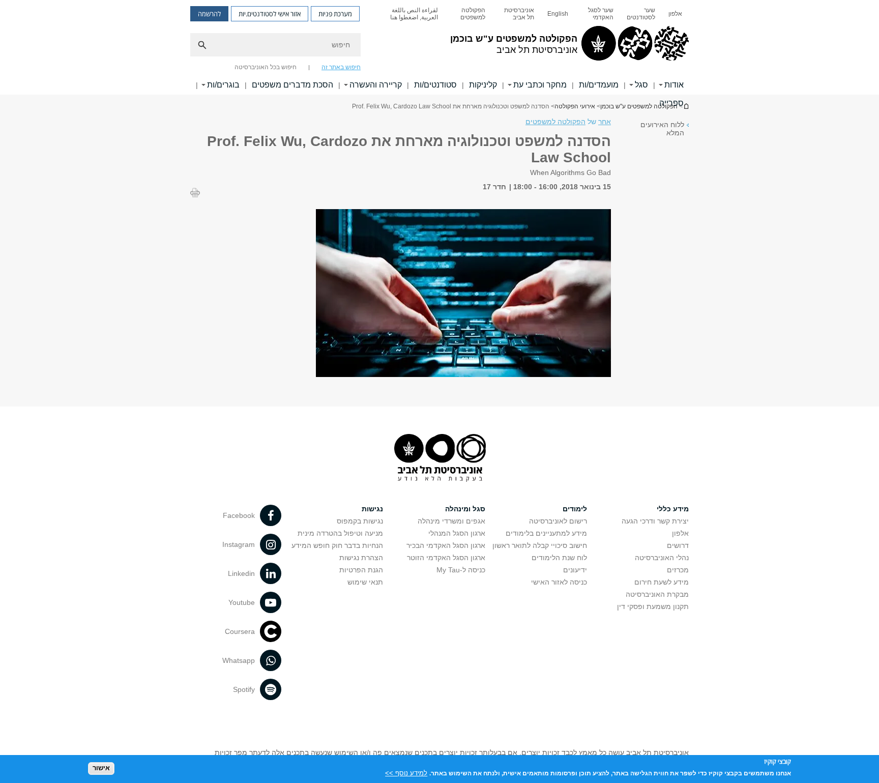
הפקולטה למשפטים (472, 14)
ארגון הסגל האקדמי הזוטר (446, 558)
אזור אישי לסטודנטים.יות (270, 13)
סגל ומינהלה (465, 509)
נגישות (372, 509)
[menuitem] (675, 14)
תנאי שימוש (365, 582)
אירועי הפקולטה (574, 106)
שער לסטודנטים (641, 14)
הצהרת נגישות (361, 558)
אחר (604, 122)
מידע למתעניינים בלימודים (546, 533)
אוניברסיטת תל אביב (519, 14)
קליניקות (483, 84)
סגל (641, 84)
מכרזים (678, 570)
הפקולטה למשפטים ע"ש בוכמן (639, 106)
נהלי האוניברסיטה (662, 558)
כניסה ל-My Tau (460, 570)
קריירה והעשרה (375, 84)
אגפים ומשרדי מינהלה (451, 521)
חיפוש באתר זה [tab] (341, 67)
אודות (674, 84)
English (557, 13)
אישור (101, 768)
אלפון (675, 13)
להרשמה (209, 13)
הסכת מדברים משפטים (292, 84)
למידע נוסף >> (406, 772)
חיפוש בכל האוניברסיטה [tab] (266, 67)
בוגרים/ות (223, 84)
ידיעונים (575, 570)
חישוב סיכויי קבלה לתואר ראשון (539, 545)
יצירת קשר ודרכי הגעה (655, 521)
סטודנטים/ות (435, 84)
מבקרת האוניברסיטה (657, 594)
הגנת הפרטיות (361, 570)
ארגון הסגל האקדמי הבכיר (445, 545)
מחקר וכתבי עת (540, 84)
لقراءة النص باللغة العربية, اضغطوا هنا (414, 14)
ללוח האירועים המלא (662, 129)
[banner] (439, 47)
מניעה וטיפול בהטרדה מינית (340, 533)
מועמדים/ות (599, 84)
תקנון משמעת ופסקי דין (653, 606)
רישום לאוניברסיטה (558, 521)
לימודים (575, 509)
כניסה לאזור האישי (559, 582)
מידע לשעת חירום (661, 582)
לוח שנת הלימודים (559, 558)
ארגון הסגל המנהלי (456, 533)
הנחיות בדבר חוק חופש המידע (337, 545)
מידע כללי (673, 509)
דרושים (678, 545)
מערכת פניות (335, 13)
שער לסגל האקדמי (600, 14)
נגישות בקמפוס (360, 521)
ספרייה (671, 103)
